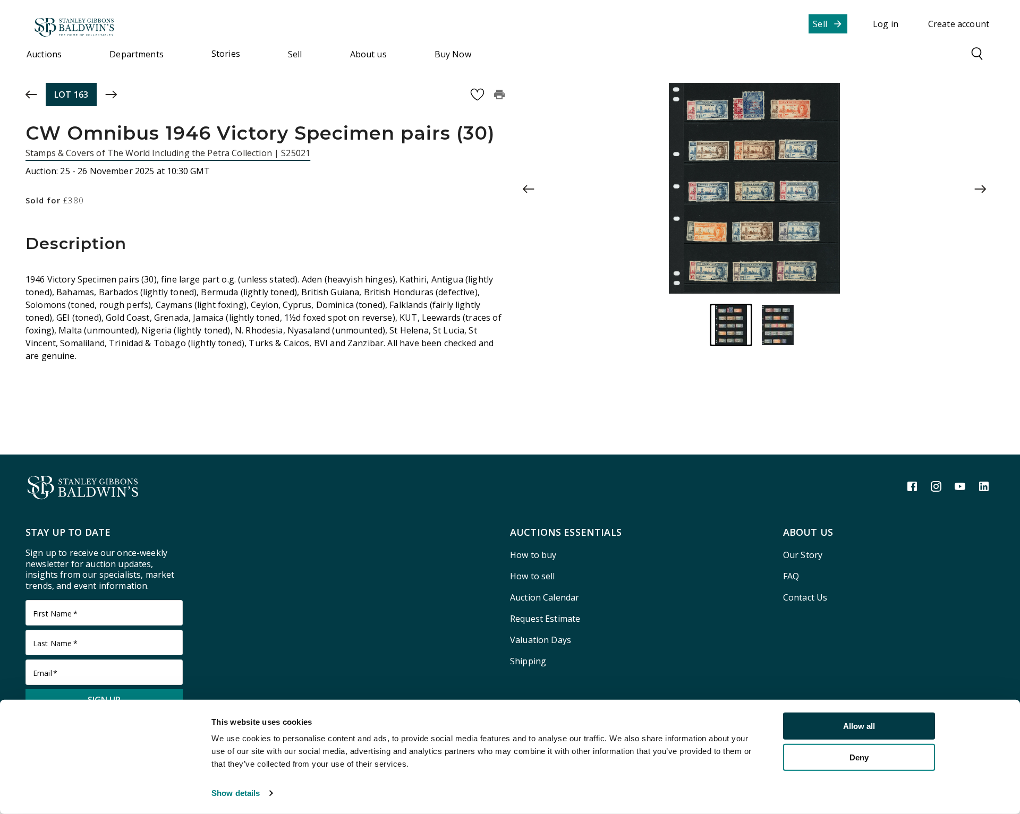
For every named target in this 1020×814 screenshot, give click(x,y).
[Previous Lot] (31, 94)
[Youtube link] (960, 486)
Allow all (859, 726)
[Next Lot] (111, 94)
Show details (235, 793)
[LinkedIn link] (983, 486)
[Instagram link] (936, 486)
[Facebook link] (912, 486)
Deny (859, 756)
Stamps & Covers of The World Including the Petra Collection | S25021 (168, 153)
